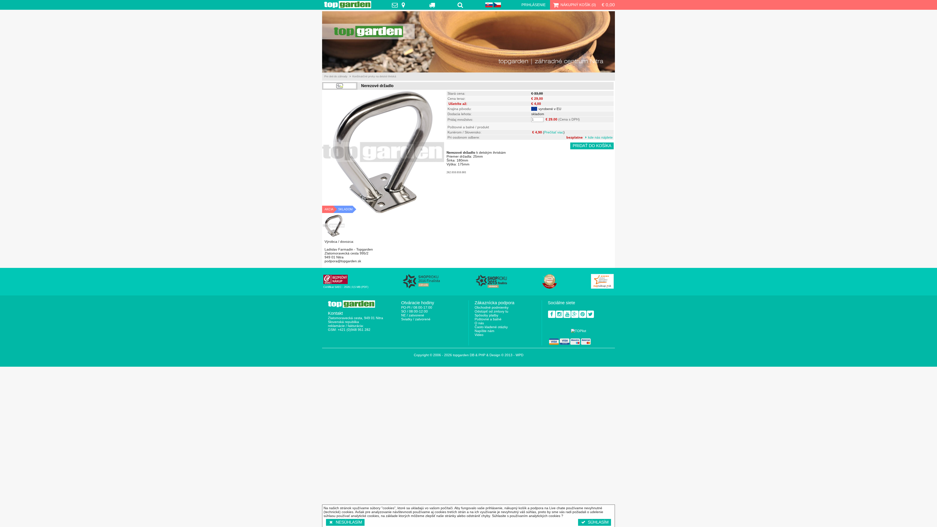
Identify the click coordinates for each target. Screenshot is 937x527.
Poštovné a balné (488, 319)
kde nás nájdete (600, 137)
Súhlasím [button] (598, 522)
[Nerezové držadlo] (333, 225)
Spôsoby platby (486, 315)
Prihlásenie (533, 5)
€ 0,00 (608, 4)
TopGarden (347, 4)
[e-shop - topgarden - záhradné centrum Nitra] (468, 41)
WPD (519, 355)
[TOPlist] (578, 331)
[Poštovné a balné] (432, 5)
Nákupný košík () (578, 5)
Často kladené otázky (491, 327)
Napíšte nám (484, 331)
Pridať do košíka (592, 145)
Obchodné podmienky (492, 307)
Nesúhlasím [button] (349, 522)
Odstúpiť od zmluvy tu (491, 311)
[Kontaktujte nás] (399, 5)
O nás (479, 323)
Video (479, 335)
